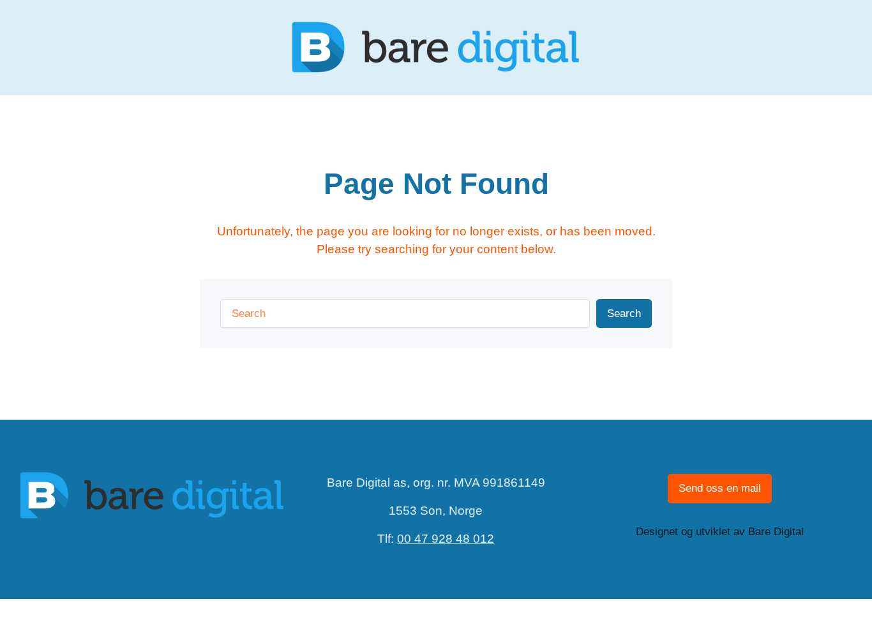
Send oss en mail (720, 488)
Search (624, 313)
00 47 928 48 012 (445, 538)
